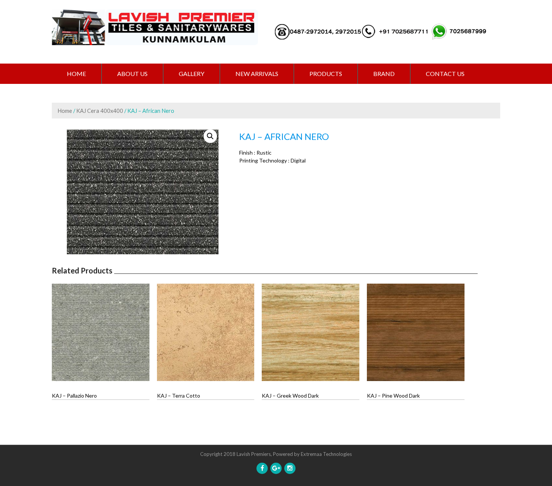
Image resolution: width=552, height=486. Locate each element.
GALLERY (191, 73)
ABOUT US (132, 73)
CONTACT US (445, 73)
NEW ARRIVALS (256, 73)
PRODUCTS (325, 73)
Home (76, 73)
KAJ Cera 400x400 (99, 110)
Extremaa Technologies (326, 454)
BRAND (384, 73)
